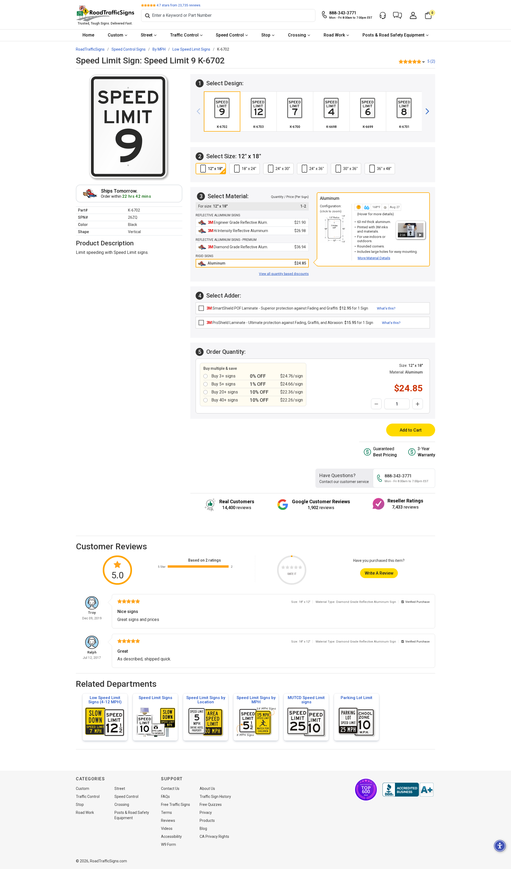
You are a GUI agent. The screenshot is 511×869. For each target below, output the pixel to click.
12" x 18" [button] (215, 169)
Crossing (297, 35)
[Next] (425, 111)
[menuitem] (88, 35)
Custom (115, 35)
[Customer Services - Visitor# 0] (383, 15)
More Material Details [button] (374, 258)
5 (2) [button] (431, 61)
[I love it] (300, 568)
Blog (203, 828)
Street (147, 35)
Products (207, 820)
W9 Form (168, 844)
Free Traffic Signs (175, 804)
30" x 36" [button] (350, 169)
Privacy (206, 812)
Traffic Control (184, 35)
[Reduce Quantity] (376, 404)
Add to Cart (411, 430)
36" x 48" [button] (384, 169)
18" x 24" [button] (249, 169)
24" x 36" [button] (316, 169)
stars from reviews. (178, 5)
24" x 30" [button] (282, 169)
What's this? (386, 308)
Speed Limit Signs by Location (205, 699)
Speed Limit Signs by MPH (256, 699)
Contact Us (170, 788)
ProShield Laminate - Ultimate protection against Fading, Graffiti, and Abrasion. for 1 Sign (290, 322)
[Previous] (200, 111)
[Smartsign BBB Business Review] (408, 790)
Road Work (334, 35)
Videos (166, 828)
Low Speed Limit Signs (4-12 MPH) (105, 699)
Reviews (168, 820)
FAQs (165, 796)
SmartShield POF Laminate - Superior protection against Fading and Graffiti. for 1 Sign (287, 308)
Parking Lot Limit (356, 697)
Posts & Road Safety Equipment (393, 35)
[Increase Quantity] (417, 404)
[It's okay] (292, 568)
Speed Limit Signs (155, 697)
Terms (166, 812)
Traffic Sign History (215, 796)
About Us (207, 788)
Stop (265, 35)
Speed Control (230, 35)
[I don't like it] (287, 568)
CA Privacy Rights (214, 836)
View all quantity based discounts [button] (284, 274)
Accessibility (171, 836)
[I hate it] (283, 568)
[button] (397, 15)
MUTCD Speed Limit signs (306, 699)
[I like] (296, 568)
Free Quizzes (211, 804)
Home (88, 35)
